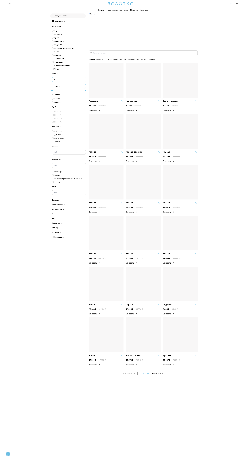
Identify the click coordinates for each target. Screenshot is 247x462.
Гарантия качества (115, 10)
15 (148, 373)
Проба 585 (58, 115)
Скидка (143, 59)
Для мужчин (59, 138)
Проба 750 (58, 118)
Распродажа (59, 237)
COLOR (57, 182)
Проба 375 (58, 111)
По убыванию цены (131, 59)
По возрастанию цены (113, 59)
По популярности (96, 59)
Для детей (58, 131)
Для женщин (59, 135)
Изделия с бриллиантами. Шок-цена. (68, 179)
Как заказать (145, 10)
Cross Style (58, 172)
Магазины (134, 10)
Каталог (101, 10)
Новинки (152, 59)
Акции (126, 10)
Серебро (57, 102)
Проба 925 (58, 122)
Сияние (57, 175)
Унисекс (57, 142)
